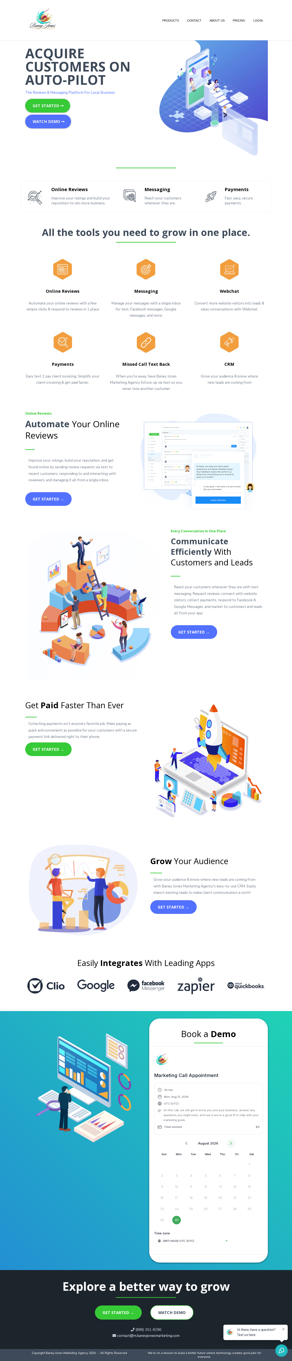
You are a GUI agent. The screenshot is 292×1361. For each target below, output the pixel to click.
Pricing (239, 20)
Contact (194, 20)
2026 (214, 1143)
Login (258, 20)
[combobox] (192, 1241)
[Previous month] (186, 1143)
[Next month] (231, 1143)
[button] (209, 1109)
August (203, 1143)
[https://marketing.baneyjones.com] (44, 20)
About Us (217, 20)
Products (170, 20)
